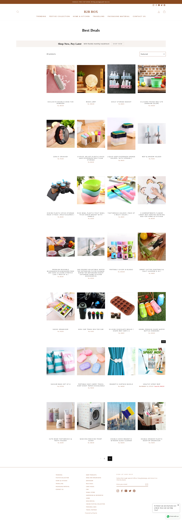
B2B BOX (91, 11)
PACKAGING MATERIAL (119, 16)
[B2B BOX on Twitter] (130, 491)
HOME (88, 498)
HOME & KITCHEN (81, 16)
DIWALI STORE (90, 492)
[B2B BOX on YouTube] (126, 491)
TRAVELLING (99, 16)
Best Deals (89, 483)
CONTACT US (139, 16)
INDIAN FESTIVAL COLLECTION (95, 504)
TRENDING (41, 16)
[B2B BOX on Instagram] (117, 491)
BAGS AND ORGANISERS (93, 477)
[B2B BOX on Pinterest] (134, 491)
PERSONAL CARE (91, 507)
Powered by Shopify (91, 513)
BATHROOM (89, 480)
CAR (87, 489)
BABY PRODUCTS (91, 475)
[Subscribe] (146, 484)
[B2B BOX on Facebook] (122, 491)
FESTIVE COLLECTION (59, 16)
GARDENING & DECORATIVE (94, 495)
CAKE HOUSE (90, 486)
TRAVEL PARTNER (91, 510)
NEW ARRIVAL (90, 501)
